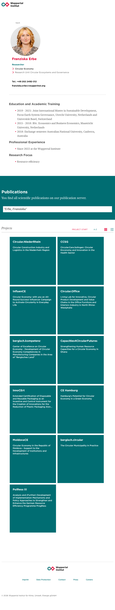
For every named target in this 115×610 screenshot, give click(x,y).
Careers (89, 579)
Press (75, 579)
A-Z (95, 229)
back (17, 23)
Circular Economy (24, 68)
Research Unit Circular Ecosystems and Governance (42, 72)
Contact (62, 579)
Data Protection (43, 579)
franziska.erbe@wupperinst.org (28, 85)
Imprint (25, 579)
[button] (109, 209)
